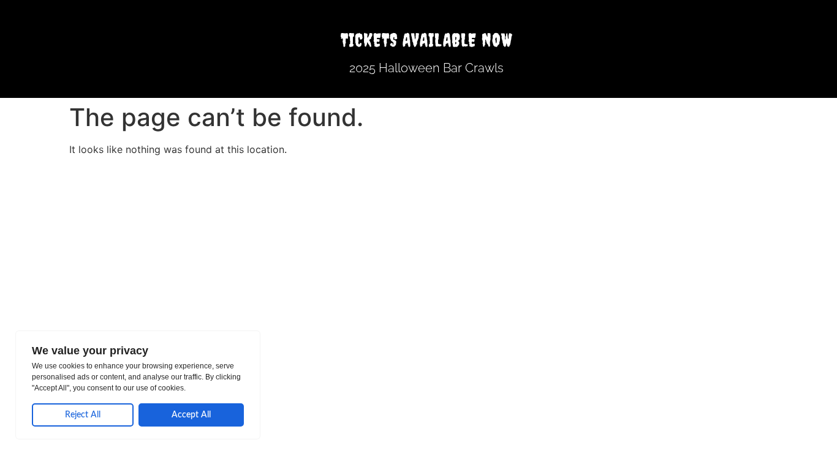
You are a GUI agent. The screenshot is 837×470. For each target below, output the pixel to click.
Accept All (191, 415)
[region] (137, 384)
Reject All (82, 415)
